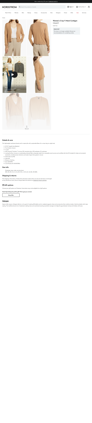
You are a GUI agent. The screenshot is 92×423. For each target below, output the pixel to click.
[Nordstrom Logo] (9, 7)
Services (84, 12)
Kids (51, 12)
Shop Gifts (11, 195)
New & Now (8, 12)
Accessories (44, 12)
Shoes (35, 12)
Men (23, 12)
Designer (58, 12)
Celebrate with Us (53, 1)
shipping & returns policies (40, 180)
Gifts (72, 12)
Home (65, 12)
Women (16, 12)
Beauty (29, 12)
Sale (77, 12)
